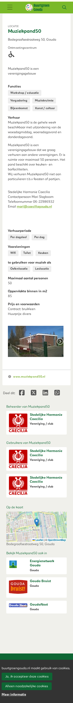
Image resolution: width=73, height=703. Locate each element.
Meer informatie (14, 694)
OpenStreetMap (57, 540)
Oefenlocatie (19, 268)
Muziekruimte (44, 100)
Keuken (43, 253)
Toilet (27, 253)
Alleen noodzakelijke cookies (26, 686)
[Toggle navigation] (10, 7)
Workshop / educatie (24, 93)
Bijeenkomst (19, 108)
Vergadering (18, 100)
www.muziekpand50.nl (29, 376)
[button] (36, 522)
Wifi (13, 253)
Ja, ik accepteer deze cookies (26, 676)
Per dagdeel (18, 237)
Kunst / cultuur (45, 108)
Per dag (39, 237)
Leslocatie (42, 268)
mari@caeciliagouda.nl (34, 207)
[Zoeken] (64, 7)
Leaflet (39, 540)
